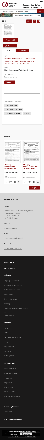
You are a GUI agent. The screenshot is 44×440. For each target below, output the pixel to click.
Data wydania (9, 356)
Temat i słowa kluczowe (12, 337)
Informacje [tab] (22, 50)
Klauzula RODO (9, 392)
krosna (26, 113)
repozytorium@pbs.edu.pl (13, 238)
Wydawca (7, 351)
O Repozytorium (10, 369)
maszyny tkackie (11, 105)
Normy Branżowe (10, 299)
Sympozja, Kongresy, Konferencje (16, 308)
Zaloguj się (8, 411)
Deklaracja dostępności (12, 396)
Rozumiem (26, 434)
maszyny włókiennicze (14, 109)
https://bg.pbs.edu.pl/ (12, 248)
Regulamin (8, 383)
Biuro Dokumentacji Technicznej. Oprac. (18, 70)
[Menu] (41, 2)
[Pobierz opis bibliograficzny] (10, 181)
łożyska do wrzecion (13, 113)
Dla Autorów (8, 387)
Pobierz (11, 46)
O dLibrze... (8, 378)
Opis (6, 342)
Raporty (7, 304)
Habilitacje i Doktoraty (12, 290)
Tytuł (6, 328)
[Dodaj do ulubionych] (34, 21)
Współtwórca (9, 347)
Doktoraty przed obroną (13, 285)
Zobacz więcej (9, 315)
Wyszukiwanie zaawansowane (24, 15)
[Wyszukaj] (40, 11)
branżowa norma (10, 77)
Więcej (34, 188)
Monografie (8, 294)
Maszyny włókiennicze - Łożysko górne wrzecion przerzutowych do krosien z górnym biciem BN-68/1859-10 (12, 166)
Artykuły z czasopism (11, 281)
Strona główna (9, 268)
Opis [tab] (8, 50)
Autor (6, 333)
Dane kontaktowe (10, 373)
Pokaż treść (10, 40)
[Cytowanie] (38, 21)
